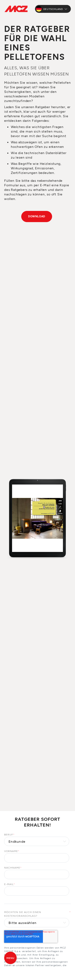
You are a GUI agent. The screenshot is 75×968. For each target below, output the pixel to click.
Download (36, 216)
